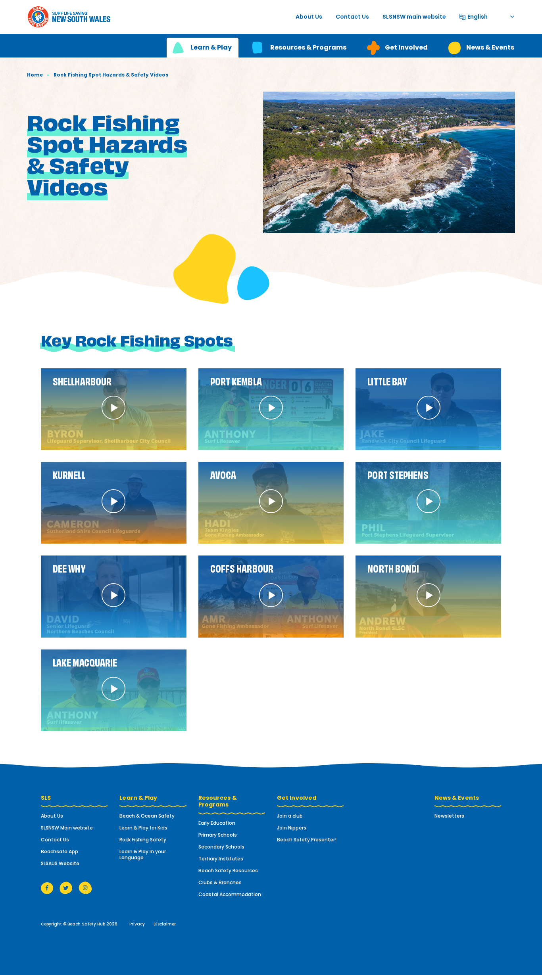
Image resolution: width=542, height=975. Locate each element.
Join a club (290, 815)
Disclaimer (165, 924)
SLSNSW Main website (67, 827)
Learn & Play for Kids (143, 827)
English (477, 16)
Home (35, 74)
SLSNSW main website (414, 17)
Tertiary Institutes (220, 858)
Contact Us (352, 17)
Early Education (216, 823)
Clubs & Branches (220, 882)
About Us (309, 17)
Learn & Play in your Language (142, 854)
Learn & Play (211, 47)
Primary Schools (217, 834)
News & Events (490, 47)
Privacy (137, 924)
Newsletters (449, 815)
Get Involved (406, 47)
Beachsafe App (59, 851)
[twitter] (66, 887)
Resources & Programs (308, 47)
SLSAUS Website (60, 863)
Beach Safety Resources (228, 870)
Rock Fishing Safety (142, 839)
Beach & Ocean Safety (147, 815)
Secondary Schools (221, 846)
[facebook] (47, 887)
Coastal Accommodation (229, 894)
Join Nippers (291, 827)
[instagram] (85, 887)
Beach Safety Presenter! (306, 839)
